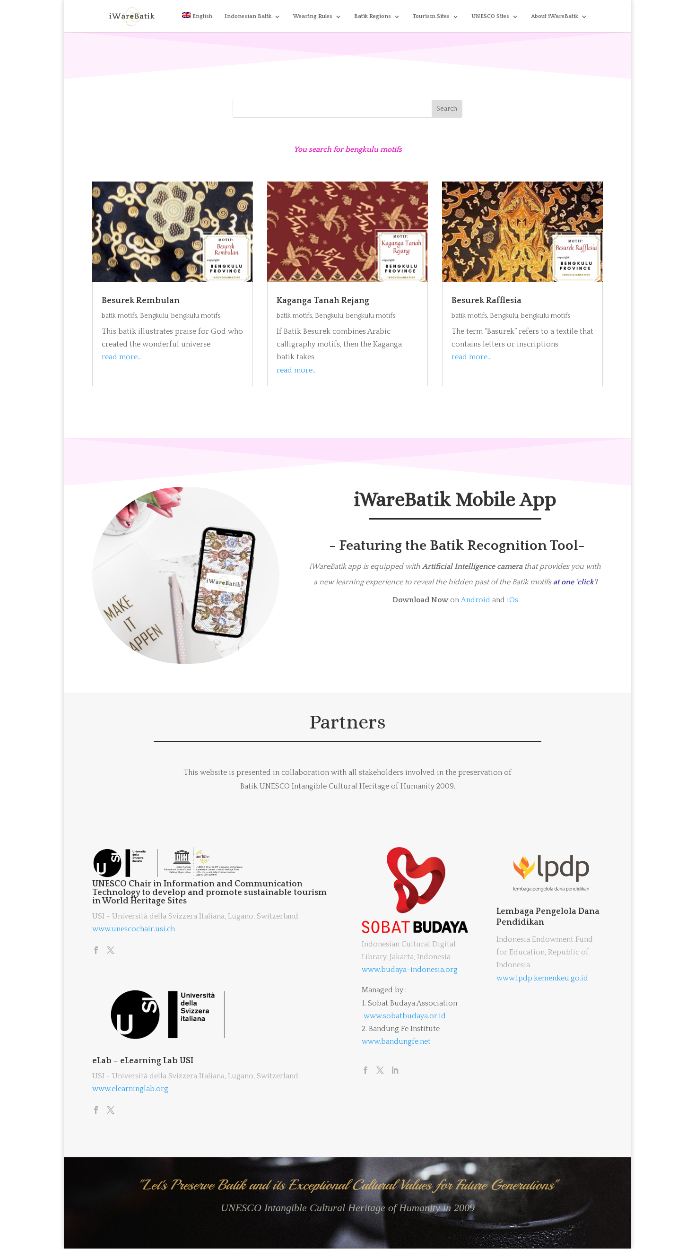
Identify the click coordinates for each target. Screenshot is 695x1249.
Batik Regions (372, 16)
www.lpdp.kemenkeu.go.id (542, 978)
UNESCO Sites (490, 16)
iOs (512, 600)
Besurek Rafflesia (486, 300)
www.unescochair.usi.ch (133, 929)
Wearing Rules (312, 16)
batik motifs (119, 316)
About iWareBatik (554, 16)
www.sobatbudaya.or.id (405, 1016)
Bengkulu (154, 316)
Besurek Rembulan (141, 300)
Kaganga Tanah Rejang (323, 300)
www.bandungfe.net (396, 1041)
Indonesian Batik (248, 16)
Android (475, 600)
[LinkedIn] (395, 1071)
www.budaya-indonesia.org (410, 969)
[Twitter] (110, 951)
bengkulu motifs (195, 316)
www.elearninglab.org (130, 1088)
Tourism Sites (431, 16)
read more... (122, 357)
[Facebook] (96, 951)
